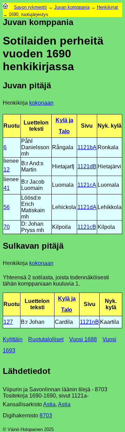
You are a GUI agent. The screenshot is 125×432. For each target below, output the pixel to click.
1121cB (86, 227)
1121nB (89, 322)
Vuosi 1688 (83, 339)
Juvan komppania (72, 7)
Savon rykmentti (30, 7)
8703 (46, 415)
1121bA (87, 147)
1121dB (87, 166)
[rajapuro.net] (5, 7)
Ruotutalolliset (46, 339)
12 (6, 170)
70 (6, 227)
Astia (49, 404)
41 (6, 188)
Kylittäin (13, 339)
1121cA (86, 185)
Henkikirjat (107, 7)
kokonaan (41, 103)
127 (8, 322)
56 (6, 207)
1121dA (87, 207)
